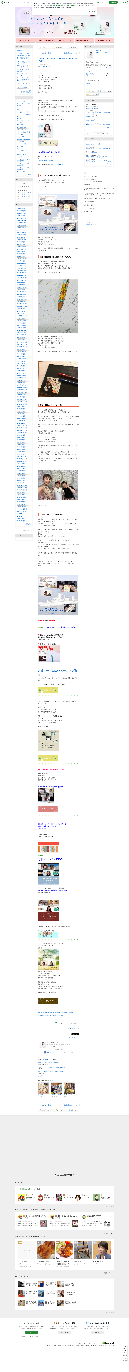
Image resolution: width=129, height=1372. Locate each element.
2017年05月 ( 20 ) (22, 473)
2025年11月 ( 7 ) (21, 230)
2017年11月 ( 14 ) (22, 459)
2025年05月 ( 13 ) (22, 244)
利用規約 (71, 1346)
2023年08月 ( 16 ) (22, 294)
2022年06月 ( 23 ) (22, 327)
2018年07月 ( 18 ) (22, 440)
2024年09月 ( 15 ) (22, 263)
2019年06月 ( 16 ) (22, 413)
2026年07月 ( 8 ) (21, 211)
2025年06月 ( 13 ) (22, 242)
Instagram (70, 1052)
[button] (125, 1359)
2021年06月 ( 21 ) (22, 356)
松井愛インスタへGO (56, 164)
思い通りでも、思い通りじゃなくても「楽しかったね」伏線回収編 (23, 57)
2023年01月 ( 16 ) (22, 311)
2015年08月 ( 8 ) (21, 521)
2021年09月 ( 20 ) (22, 349)
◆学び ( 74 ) (20, 118)
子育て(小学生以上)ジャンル (93, 75)
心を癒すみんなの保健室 (45, 160)
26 (24, 197)
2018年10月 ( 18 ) (22, 432)
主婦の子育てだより (91, 120)
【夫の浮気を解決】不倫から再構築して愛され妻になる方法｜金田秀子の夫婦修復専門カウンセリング (99, 124)
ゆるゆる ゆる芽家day (23, 53)
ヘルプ (112, 1346)
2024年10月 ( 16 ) (22, 261)
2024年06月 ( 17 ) (22, 270)
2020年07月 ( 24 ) (22, 382)
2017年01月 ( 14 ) (22, 482)
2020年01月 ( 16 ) (22, 397)
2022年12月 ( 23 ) (22, 313)
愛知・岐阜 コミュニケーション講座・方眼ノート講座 (64, 24)
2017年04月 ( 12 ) (22, 475)
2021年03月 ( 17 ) (22, 363)
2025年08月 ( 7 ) (21, 237)
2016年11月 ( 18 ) (22, 487)
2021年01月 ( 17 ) (22, 368)
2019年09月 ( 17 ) (22, 406)
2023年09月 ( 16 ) (22, 292)
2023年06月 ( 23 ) (22, 299)
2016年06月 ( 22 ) (22, 499)
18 (22, 194)
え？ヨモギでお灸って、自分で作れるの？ (23, 70)
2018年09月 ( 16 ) (22, 435)
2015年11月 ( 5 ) (21, 516)
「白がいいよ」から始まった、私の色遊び (23, 62)
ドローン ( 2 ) (20, 136)
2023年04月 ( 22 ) (22, 304)
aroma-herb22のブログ (92, 153)
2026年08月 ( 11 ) (22, 208)
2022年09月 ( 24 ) (22, 320)
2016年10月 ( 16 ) (22, 490)
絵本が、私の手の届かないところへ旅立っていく (23, 66)
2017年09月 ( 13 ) (22, 463)
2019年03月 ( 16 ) (22, 421)
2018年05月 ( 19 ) (22, 444)
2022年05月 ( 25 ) (22, 330)
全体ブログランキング (91, 73)
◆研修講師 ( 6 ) (21, 127)
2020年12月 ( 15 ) (22, 370)
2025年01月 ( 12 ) (22, 254)
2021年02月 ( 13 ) (22, 366)
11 (22, 192)
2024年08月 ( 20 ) (22, 266)
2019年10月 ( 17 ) (22, 404)
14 (28, 192)
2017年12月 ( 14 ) (22, 456)
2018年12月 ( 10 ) (22, 428)
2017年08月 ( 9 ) (21, 466)
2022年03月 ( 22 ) (22, 335)
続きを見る (109, 67)
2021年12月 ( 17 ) (22, 342)
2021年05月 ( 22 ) (22, 359)
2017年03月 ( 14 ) (22, 478)
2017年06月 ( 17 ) (22, 471)
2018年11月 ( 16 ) (22, 430)
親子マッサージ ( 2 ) (22, 154)
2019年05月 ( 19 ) (22, 416)
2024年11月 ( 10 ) (22, 258)
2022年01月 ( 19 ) (22, 339)
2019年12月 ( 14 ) (22, 399)
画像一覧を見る (27, 92)
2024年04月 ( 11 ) (22, 275)
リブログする (74, 1023)
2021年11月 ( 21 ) (22, 344)
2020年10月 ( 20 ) (22, 375)
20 (26, 194)
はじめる (31, 1332)
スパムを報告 (52, 1346)
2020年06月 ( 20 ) (22, 385)
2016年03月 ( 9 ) (21, 506)
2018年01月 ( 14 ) (22, 454)
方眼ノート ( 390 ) (22, 129)
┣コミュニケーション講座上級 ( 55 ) (23, 164)
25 (22, 197)
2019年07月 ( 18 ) (22, 411)
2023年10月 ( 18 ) (22, 289)
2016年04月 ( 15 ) (22, 504)
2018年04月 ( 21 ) (22, 447)
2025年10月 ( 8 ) (21, 232)
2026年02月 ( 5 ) (21, 223)
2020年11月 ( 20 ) (22, 373)
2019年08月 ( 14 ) (22, 409)
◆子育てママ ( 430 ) (23, 112)
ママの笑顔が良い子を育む (93, 144)
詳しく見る (64, 1332)
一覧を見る (109, 127)
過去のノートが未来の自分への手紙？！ (49, 1062)
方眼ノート (46, 66)
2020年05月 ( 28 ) (22, 387)
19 (24, 194)
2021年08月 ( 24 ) (22, 351)
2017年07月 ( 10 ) (22, 468)
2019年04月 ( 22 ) (22, 418)
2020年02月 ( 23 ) (22, 394)
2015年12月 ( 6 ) (21, 514)
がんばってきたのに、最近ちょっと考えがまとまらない (53, 1071)
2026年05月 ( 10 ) (22, 215)
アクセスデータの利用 (83, 1346)
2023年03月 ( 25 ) (22, 306)
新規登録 (113, 2)
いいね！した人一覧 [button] (73, 1028)
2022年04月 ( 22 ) (22, 332)
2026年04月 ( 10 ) (22, 218)
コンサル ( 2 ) (20, 141)
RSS (89, 222)
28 (28, 197)
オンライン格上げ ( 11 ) (23, 132)
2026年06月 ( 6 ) (21, 213)
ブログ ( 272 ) (21, 101)
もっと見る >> (41, 1076)
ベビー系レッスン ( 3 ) (23, 157)
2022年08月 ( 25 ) (22, 323)
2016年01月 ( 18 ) (22, 511)
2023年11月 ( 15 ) (22, 287)
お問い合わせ (62, 1346)
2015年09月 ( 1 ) (21, 518)
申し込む (97, 1332)
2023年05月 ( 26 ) (22, 301)
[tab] (26, 1189)
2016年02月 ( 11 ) (22, 509)
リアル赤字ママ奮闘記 (92, 108)
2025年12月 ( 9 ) (21, 227)
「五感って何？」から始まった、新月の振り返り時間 (52, 1067)
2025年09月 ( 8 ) (21, 234)
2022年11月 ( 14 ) (22, 316)
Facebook (50, 1052)
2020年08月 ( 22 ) (22, 380)
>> (28, 183)
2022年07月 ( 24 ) (22, 325)
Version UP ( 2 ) (21, 144)
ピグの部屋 (106, 52)
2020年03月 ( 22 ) (22, 392)
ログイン (123, 2)
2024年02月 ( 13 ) (22, 280)
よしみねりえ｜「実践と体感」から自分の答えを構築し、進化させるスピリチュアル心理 (99, 112)
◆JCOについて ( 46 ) (23, 171)
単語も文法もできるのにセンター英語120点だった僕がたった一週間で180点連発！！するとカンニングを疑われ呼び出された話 (99, 161)
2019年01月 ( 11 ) (22, 425)
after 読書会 (20, 50)
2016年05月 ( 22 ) (22, 502)
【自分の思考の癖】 (22, 87)
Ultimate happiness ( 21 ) (24, 139)
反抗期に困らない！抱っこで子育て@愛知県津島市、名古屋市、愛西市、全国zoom (99, 148)
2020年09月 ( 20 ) (22, 378)
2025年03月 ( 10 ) (22, 249)
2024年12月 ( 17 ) (22, 256)
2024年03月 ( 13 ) (22, 277)
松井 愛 (98, 50)
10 (20, 192)
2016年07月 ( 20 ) (22, 497)
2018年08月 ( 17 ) (22, 437)
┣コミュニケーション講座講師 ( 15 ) (23, 168)
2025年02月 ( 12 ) (22, 251)
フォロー (52, 1046)
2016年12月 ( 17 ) (22, 485)
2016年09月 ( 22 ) (22, 492)
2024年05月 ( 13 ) (22, 273)
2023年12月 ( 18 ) (22, 285)
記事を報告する (75, 1037)
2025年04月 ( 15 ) (22, 246)
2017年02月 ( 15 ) (22, 480)
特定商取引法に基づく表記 (100, 1346)
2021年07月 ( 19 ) (22, 354)
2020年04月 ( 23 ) (22, 389)
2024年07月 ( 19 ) (22, 268)
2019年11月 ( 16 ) (22, 401)
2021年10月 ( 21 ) (22, 347)
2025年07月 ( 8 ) (21, 239)
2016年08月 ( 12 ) (22, 494)
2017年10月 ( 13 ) (22, 461)
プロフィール (99, 52)
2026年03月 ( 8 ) (22, 220)
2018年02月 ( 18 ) (22, 452)
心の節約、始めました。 (92, 116)
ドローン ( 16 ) (21, 134)
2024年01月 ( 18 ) (22, 282)
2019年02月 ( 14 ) (22, 423)
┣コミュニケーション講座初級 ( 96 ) (23, 160)
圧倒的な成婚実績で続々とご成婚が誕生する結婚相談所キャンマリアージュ (99, 157)
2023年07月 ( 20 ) (22, 297)
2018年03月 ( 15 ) (22, 449)
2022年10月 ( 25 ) (22, 318)
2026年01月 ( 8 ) (21, 225)
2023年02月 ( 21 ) (22, 308)
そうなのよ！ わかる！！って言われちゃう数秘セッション (23, 79)
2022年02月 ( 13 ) (22, 337)
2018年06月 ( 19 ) (22, 442)
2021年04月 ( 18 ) (22, 361)
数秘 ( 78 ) (20, 125)
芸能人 (39, 1189)
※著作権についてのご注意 (91, 224)
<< (20, 183)
